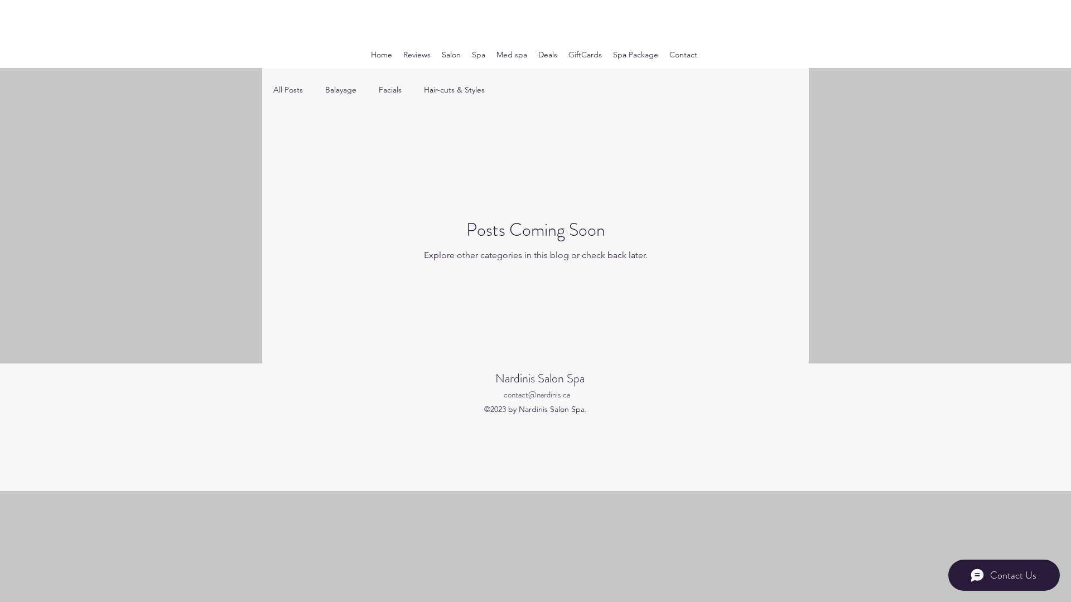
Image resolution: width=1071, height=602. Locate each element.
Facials (390, 90)
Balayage (340, 90)
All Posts (288, 90)
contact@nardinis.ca (537, 395)
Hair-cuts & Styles (454, 90)
